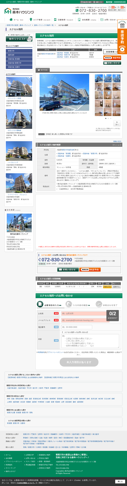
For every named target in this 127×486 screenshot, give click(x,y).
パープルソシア (12, 162)
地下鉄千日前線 (28, 444)
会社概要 (9, 458)
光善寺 (66, 57)
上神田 (9, 402)
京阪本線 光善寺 (14, 67)
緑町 (88, 399)
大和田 (38, 447)
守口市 (29, 388)
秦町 (74, 402)
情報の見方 (117, 141)
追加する (116, 287)
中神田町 (41, 402)
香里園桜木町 (68, 438)
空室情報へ (111, 52)
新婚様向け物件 (44, 455)
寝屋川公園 (11, 412)
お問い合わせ (30, 458)
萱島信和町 (20, 399)
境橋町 (28, 402)
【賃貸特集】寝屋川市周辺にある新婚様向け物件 (25, 377)
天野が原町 (34, 438)
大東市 (40, 388)
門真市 (46, 388)
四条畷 (51, 447)
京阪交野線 (42, 441)
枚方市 (35, 388)
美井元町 (94, 399)
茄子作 (82, 438)
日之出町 (107, 399)
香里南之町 (37, 399)
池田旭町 (16, 402)
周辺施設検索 (30, 465)
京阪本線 (60, 53)
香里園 (66, 53)
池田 (30, 399)
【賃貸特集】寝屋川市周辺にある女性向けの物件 (61, 377)
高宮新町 (68, 402)
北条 (41, 438)
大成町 (47, 402)
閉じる (120, 481)
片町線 (33, 441)
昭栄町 (57, 402)
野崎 (78, 447)
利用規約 (41, 352)
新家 (52, 402)
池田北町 (51, 54)
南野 (50, 438)
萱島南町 (60, 399)
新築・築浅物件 (44, 461)
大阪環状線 (40, 444)
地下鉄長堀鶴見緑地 (95, 441)
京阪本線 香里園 (14, 59)
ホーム (8, 455)
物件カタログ (11, 471)
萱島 (31, 412)
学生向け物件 (44, 458)
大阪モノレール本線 (54, 441)
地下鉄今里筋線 (80, 441)
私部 (45, 438)
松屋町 (75, 399)
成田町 (34, 402)
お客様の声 (30, 455)
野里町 (25, 438)
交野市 (60, 388)
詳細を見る (107, 287)
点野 (62, 402)
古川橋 (83, 447)
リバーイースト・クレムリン (16, 194)
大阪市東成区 (12, 388)
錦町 (113, 399)
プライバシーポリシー (56, 352)
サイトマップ (11, 468)
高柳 (26, 399)
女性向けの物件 (44, 468)
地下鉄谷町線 (68, 441)
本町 (8, 399)
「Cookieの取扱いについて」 (26, 483)
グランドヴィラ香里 (13, 98)
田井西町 (45, 399)
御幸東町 (82, 399)
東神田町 (52, 399)
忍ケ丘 (57, 447)
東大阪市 (96, 434)
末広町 (22, 402)
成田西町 (80, 402)
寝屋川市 (45, 54)
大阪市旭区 (22, 388)
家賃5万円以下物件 (46, 465)
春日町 (100, 399)
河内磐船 (65, 447)
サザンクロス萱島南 (13, 130)
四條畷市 (53, 388)
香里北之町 (68, 399)
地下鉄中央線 (108, 441)
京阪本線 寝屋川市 (14, 63)
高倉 (13, 399)
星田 (55, 438)
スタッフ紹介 (30, 461)
